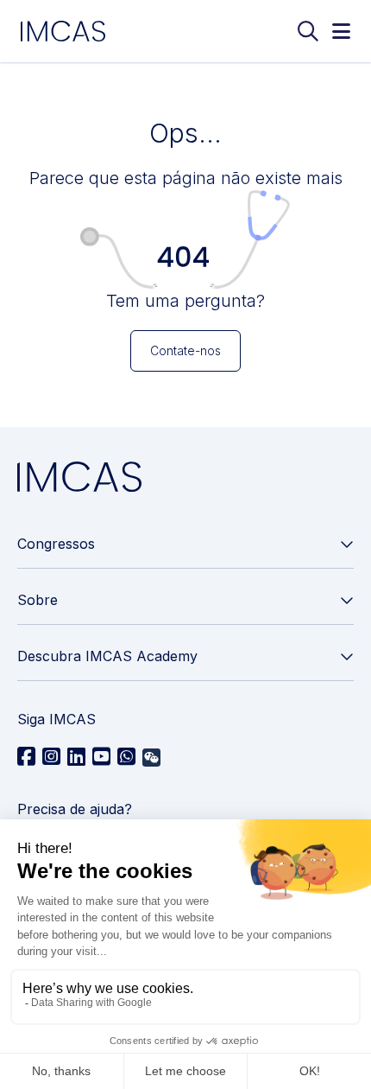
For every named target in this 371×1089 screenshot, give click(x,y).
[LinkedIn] (76, 757)
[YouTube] (101, 757)
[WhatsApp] (126, 757)
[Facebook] (26, 757)
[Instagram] (51, 757)
